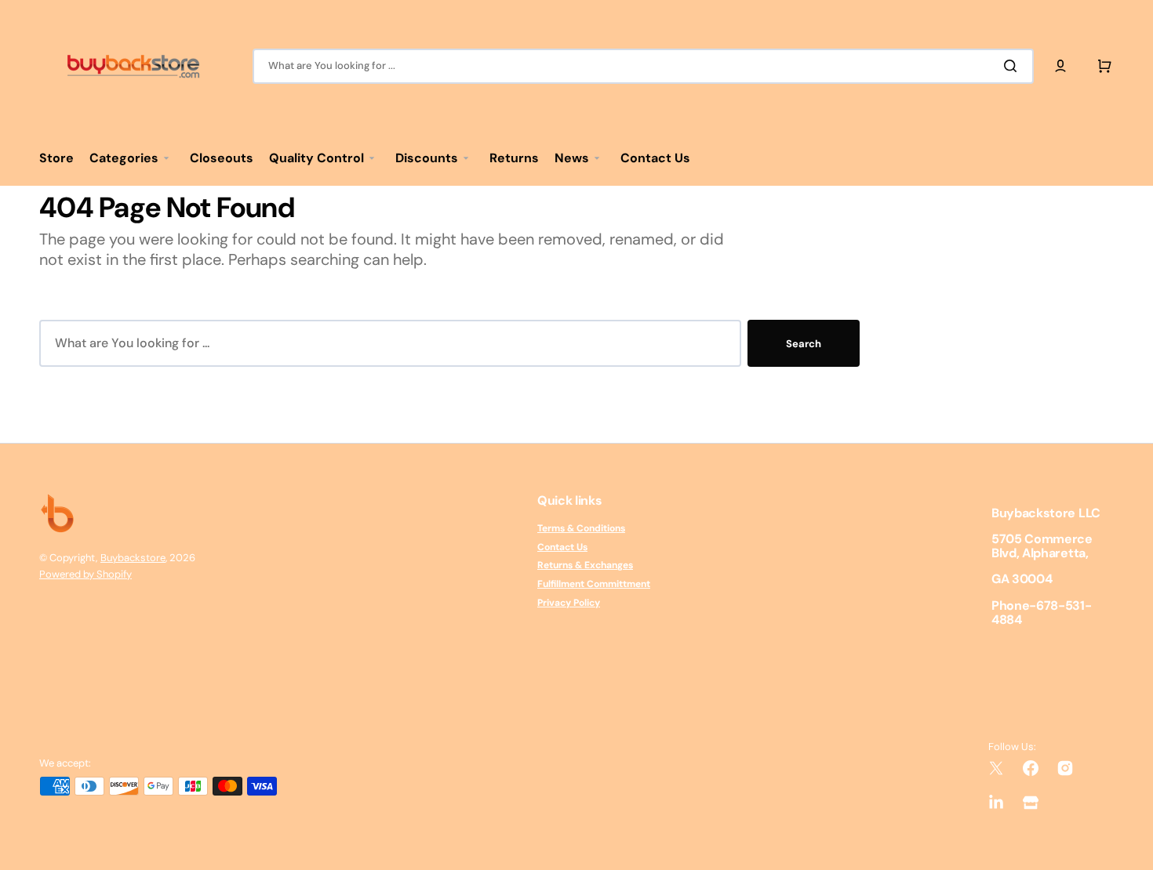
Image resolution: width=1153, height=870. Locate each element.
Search (803, 343)
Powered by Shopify (85, 574)
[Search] (1013, 66)
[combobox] (643, 66)
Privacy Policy (568, 602)
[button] (1060, 66)
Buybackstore (132, 557)
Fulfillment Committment (593, 584)
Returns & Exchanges (585, 565)
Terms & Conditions (581, 529)
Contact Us (562, 547)
